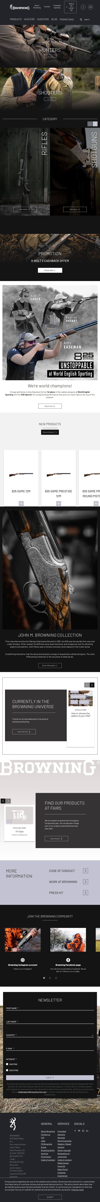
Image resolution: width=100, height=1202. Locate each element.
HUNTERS (29, 19)
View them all (22, 731)
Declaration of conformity (64, 1155)
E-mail (9, 1048)
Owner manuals (64, 1150)
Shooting (13, 1070)
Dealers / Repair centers (64, 1145)
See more (23, 209)
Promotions (46, 1157)
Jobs (43, 1141)
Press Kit (61, 1166)
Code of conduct (48, 1160)
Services (61, 1137)
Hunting (13, 1064)
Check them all (48, 432)
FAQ (42, 1137)
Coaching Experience (62, 1174)
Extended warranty (62, 1133)
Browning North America (48, 1152)
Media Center (63, 1163)
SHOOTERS (43, 19)
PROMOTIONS (67, 19)
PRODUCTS (16, 19)
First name (11, 1008)
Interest (10, 1059)
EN (90, 7)
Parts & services (64, 1141)
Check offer (48, 270)
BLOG (54, 19)
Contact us (45, 1134)
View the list (55, 838)
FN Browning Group (46, 1145)
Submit (49, 1077)
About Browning (48, 1131)
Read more (49, 406)
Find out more (77, 1189)
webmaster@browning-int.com (32, 1092)
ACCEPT (50, 1197)
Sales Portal (63, 1169)
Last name (11, 1021)
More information (48, 665)
